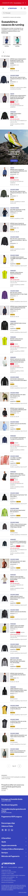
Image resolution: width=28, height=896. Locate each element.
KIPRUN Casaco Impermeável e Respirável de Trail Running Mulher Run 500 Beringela (18, 97)
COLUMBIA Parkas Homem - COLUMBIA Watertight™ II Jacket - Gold (18, 258)
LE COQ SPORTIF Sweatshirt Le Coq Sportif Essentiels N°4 (18, 438)
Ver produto (14, 160)
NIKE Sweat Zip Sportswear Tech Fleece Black (18, 495)
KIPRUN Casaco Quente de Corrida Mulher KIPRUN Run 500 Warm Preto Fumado (18, 410)
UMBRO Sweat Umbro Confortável (15, 114)
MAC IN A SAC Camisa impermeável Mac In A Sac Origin (18, 293)
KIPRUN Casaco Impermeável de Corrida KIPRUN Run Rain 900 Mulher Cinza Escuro (18, 308)
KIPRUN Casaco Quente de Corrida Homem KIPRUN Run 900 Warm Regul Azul (18, 171)
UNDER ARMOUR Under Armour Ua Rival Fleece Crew (18, 646)
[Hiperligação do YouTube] (6, 830)
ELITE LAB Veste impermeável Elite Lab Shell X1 (17, 511)
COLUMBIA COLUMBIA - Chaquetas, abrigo (16, 458)
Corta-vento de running (7, 45)
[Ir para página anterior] (8, 766)
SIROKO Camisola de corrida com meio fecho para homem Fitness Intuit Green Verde (17, 360)
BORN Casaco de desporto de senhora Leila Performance (18, 751)
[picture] (4, 63)
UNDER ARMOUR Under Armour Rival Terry (18, 324)
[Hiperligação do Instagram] (9, 830)
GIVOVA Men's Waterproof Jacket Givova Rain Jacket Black (18, 379)
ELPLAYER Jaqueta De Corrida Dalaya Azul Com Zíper (17, 210)
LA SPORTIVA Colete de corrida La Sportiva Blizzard (18, 708)
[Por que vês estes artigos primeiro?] (2, 56)
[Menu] (3, 8)
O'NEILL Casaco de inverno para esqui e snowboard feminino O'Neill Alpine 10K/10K (18, 526)
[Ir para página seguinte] (19, 766)
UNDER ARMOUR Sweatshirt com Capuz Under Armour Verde (18, 736)
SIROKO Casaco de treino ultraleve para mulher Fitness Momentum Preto (17, 475)
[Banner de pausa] (23, 3)
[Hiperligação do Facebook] (2, 830)
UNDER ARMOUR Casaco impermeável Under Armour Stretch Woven (17, 598)
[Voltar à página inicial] (12, 8)
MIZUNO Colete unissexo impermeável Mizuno (16, 273)
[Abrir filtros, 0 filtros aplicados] (3, 52)
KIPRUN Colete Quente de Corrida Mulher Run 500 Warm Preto (18, 675)
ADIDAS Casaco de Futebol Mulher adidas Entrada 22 (17, 626)
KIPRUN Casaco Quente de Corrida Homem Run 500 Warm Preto (18, 225)
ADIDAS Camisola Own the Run (18, 423)
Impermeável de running (17, 45)
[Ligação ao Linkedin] (12, 830)
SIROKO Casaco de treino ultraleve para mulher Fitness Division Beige (17, 578)
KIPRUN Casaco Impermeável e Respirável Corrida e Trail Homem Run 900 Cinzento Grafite (18, 61)
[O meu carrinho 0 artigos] (25, 8)
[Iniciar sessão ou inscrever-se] (21, 8)
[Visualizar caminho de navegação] (2, 17)
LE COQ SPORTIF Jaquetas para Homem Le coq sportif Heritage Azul (18, 543)
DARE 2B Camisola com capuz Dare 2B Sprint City (18, 395)
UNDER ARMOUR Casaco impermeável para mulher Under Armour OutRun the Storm (18, 690)
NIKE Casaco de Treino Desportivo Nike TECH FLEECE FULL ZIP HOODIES (17, 661)
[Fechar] (25, 3)
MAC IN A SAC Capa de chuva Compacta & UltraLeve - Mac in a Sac (18, 79)
